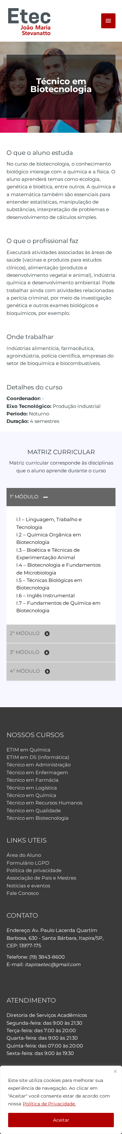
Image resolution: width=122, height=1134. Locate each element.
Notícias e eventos (28, 886)
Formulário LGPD (28, 863)
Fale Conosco (23, 893)
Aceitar (61, 1120)
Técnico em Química (31, 795)
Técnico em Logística (32, 788)
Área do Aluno (24, 855)
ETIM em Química (28, 750)
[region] (61, 1100)
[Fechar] (115, 1071)
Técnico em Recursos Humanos (44, 803)
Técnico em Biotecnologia (38, 818)
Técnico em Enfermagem (37, 773)
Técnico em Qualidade (34, 811)
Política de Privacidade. (49, 1104)
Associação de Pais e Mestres (41, 878)
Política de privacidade (34, 870)
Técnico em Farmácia (33, 780)
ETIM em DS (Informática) (38, 757)
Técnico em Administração (39, 765)
